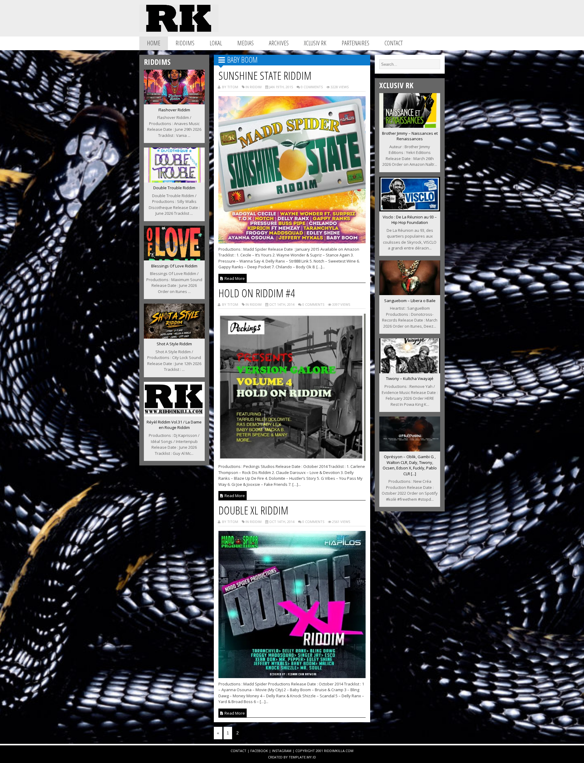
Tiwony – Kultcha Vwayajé (409, 378)
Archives (279, 43)
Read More (234, 278)
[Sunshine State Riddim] (292, 242)
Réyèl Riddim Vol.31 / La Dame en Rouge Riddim (174, 424)
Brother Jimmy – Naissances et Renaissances (410, 136)
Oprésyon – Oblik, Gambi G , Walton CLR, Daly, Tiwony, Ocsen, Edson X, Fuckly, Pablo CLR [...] (410, 465)
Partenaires (355, 43)
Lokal (216, 43)
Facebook (259, 750)
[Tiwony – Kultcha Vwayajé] (409, 371)
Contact (393, 43)
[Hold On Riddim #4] (292, 459)
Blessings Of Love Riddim (174, 266)
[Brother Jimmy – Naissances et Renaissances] (409, 126)
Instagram (281, 750)
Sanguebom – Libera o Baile (410, 300)
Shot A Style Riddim (174, 344)
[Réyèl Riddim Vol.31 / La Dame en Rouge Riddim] (174, 415)
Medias (245, 43)
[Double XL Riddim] (292, 676)
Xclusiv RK (315, 43)
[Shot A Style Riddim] (174, 337)
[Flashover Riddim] (174, 102)
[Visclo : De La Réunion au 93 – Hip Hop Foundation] (409, 210)
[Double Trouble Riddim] (174, 181)
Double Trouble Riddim (174, 187)
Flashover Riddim (174, 110)
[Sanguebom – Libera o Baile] (409, 293)
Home (153, 43)
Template (297, 757)
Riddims (185, 43)
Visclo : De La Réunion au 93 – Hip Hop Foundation (410, 219)
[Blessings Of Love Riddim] (174, 259)
